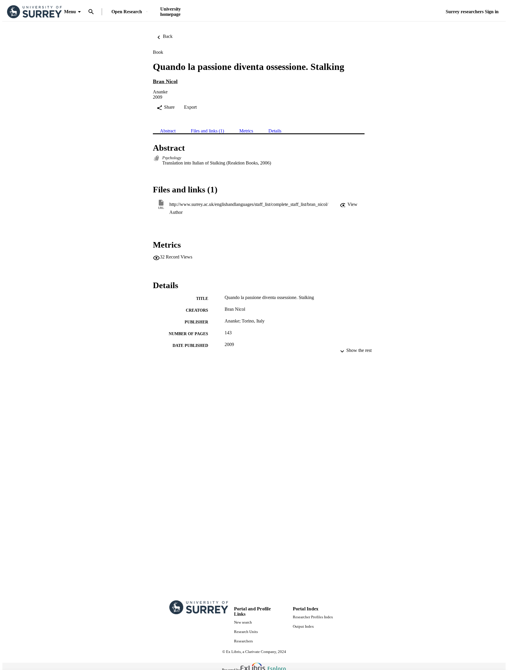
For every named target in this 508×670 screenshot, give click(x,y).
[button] (348, 204)
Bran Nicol (165, 81)
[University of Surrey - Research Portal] (34, 12)
